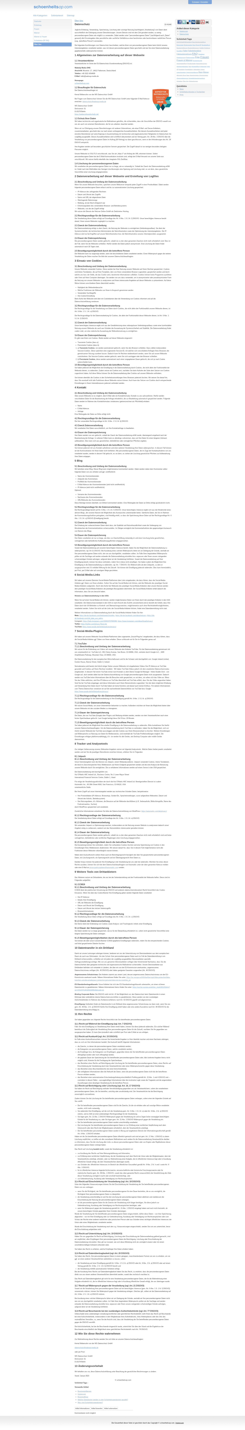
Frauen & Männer (184, 60)
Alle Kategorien (40, 15)
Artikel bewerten (96, 1408)
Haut (190, 66)
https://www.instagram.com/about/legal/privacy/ (135, 621)
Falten (185, 51)
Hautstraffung (196, 66)
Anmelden (204, 2)
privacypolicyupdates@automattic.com (103, 867)
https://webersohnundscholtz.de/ (87, 114)
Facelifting (180, 51)
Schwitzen (180, 81)
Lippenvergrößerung (192, 72)
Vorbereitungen (193, 81)
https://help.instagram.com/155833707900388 (100, 621)
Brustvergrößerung (84, 1391)
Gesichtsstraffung (182, 63)
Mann (201, 72)
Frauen (36, 29)
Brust (194, 45)
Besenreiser (180, 45)
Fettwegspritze (190, 57)
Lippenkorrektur (181, 72)
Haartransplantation (182, 66)
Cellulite (201, 48)
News (182, 89)
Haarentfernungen (201, 63)
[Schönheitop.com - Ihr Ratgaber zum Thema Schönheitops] (122, 7)
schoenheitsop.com (82, 83)
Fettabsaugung (181, 57)
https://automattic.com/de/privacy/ (154, 811)
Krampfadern (189, 69)
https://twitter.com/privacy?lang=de (94, 624)
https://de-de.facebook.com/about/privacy (130, 615)
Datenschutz (184, 34)
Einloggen (195, 2)
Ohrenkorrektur (203, 75)
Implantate (203, 66)
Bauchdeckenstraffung (199, 42)
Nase (187, 75)
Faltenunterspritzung (184, 54)
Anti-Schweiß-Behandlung (184, 42)
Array (181, 95)
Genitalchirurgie (197, 60)
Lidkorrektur (196, 69)
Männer (37, 33)
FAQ (195, 53)
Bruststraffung (83, 1397)
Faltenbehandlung (194, 51)
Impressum (82, 1394)
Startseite (37, 21)
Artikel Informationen (82, 1408)
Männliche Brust (181, 75)
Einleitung (37, 25)
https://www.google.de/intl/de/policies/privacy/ (99, 627)
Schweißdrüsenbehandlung (197, 78)
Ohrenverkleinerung (182, 78)
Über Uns (37, 44)
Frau (197, 57)
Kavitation (182, 69)
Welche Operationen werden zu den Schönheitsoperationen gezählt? (103, 1400)
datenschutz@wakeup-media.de (94, 102)
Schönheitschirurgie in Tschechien (192, 92)
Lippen (202, 69)
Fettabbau (201, 54)
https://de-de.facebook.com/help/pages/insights (96, 615)
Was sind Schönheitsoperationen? (90, 1403)
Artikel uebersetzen (111, 1408)
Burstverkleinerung (193, 48)
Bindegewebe (188, 45)
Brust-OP (198, 45)
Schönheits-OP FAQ (41, 40)
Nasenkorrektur (194, 75)
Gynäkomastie (191, 63)
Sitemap (70, 15)
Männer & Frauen (40, 37)
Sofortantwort (57, 15)
